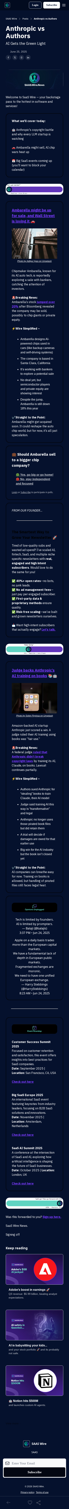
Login (35, 5)
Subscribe (51, 5)
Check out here (23, 1082)
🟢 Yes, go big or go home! (34, 474)
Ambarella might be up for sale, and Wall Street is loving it (33, 216)
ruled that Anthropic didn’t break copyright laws (29, 756)
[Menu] (64, 4)
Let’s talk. (49, 629)
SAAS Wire (11, 18)
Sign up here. (52, 1217)
